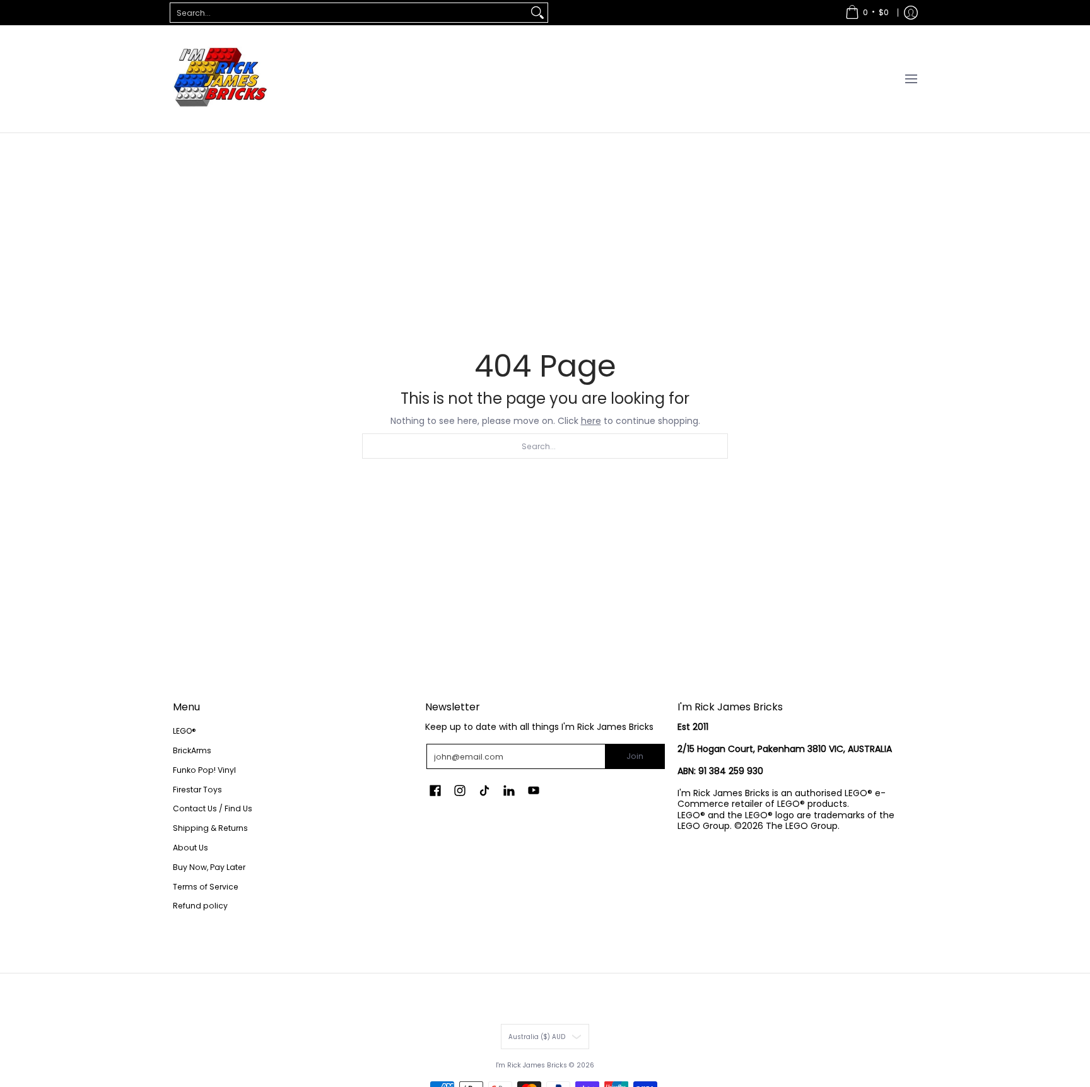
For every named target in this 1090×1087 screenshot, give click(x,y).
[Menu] (910, 78)
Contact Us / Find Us (212, 808)
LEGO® (184, 731)
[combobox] (348, 12)
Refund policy (200, 905)
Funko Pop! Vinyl (204, 770)
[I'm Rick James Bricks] (220, 78)
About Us (190, 847)
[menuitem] (867, 12)
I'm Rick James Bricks (531, 1065)
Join (634, 756)
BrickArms (192, 750)
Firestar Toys (197, 789)
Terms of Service (205, 886)
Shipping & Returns (210, 828)
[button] (435, 790)
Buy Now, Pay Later (209, 867)
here (591, 420)
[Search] (537, 12)
